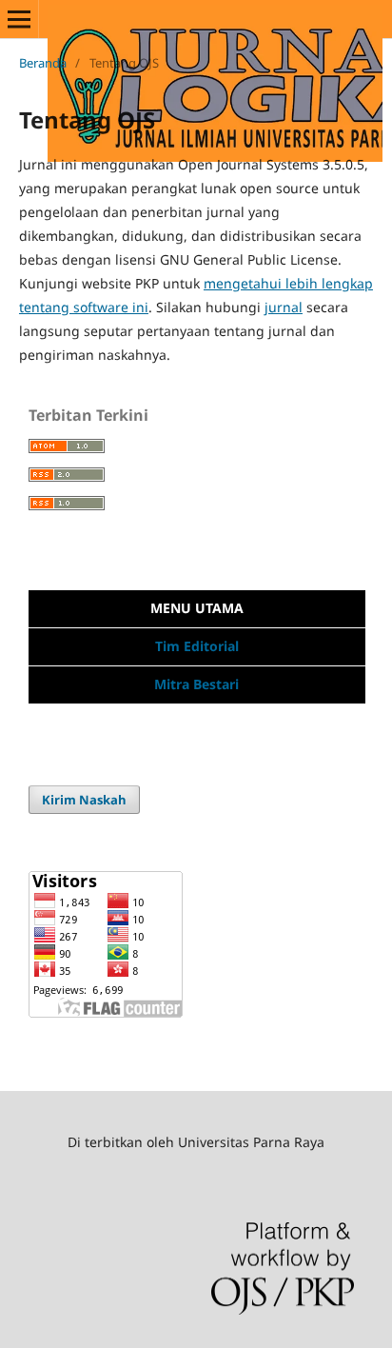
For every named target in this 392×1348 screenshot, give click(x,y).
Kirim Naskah (84, 799)
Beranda (43, 62)
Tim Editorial (197, 646)
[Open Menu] (19, 19)
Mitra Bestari (196, 684)
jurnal (284, 307)
